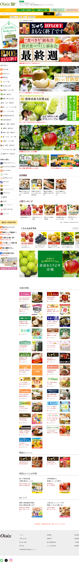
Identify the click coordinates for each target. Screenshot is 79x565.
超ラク (25, 17)
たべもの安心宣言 (51, 545)
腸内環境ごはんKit (7, 178)
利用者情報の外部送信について (27, 549)
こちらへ (32, 3)
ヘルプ (21, 535)
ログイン (44, 4)
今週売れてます (14, 17)
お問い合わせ (22, 538)
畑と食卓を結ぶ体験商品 (9, 166)
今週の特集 (5, 69)
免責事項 (49, 538)
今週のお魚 (6, 181)
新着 (21, 17)
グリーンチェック (7, 204)
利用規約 (49, 535)
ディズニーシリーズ (8, 189)
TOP (20, 20)
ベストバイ (6, 185)
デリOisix (5, 174)
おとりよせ (6, 213)
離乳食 (5, 197)
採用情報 (76, 538)
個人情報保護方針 (51, 542)
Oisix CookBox (7, 170)
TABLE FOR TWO (8, 209)
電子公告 (21, 545)
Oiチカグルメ (6, 193)
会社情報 (76, 535)
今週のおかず (6, 73)
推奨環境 (76, 545)
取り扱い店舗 (22, 542)
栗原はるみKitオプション (9, 163)
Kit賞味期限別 (31, 17)
